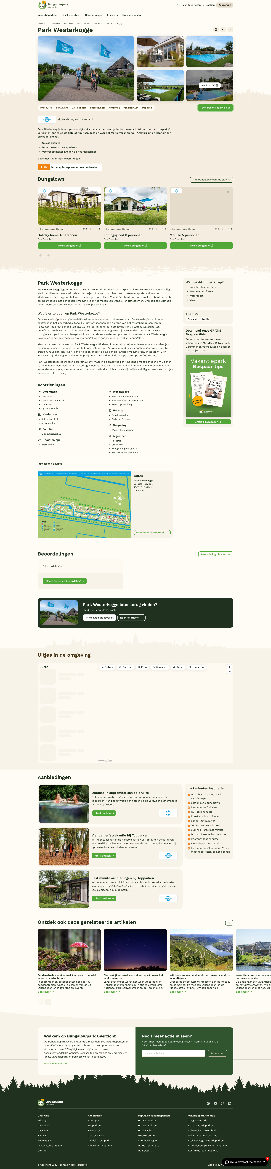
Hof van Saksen (147, 1125)
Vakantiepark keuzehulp (205, 843)
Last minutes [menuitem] (71, 14)
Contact (43, 1150)
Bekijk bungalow (68, 245)
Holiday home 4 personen (57, 235)
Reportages (45, 1140)
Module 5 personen (184, 235)
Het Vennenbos (147, 1120)
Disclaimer (44, 1125)
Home (40, 24)
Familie (205, 319)
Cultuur (127, 667)
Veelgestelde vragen (50, 1145)
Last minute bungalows (205, 802)
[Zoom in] (229, 666)
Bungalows (62, 107)
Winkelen (161, 667)
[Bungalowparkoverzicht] (53, 4)
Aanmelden (217, 1053)
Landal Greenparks (99, 1140)
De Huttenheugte (148, 1145)
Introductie (46, 107)
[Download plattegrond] (84, 504)
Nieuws (42, 1135)
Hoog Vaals (144, 1130)
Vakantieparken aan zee (202, 1135)
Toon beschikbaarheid (213, 107)
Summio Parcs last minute (207, 829)
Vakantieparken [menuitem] (47, 14)
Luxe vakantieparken (201, 1125)
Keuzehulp (224, 4)
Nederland (68, 24)
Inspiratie (147, 107)
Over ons (43, 1130)
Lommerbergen (147, 1140)
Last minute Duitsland (204, 807)
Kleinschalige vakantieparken (206, 1140)
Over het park (79, 107)
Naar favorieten (129, 617)
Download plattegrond (150, 532)
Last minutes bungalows (203, 1150)
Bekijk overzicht (54, 1063)
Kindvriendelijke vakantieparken (207, 1145)
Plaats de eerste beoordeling (63, 580)
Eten (144, 667)
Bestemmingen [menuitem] (94, 14)
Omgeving (114, 107)
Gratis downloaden (206, 421)
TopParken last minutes (205, 825)
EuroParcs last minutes (205, 816)
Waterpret (192, 319)
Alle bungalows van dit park (210, 179)
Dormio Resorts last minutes (208, 834)
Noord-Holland (84, 24)
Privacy (42, 1120)
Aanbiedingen (131, 107)
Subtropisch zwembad (202, 1130)
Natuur (109, 667)
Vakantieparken (53, 24)
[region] (165, 713)
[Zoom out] (229, 671)
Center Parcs (96, 1135)
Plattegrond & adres (50, 463)
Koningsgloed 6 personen (123, 235)
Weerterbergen (147, 1135)
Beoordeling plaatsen (214, 554)
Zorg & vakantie (197, 1120)
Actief (180, 667)
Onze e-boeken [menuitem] (131, 14)
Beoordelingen (98, 107)
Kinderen (198, 667)
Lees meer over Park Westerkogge (59, 158)
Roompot (93, 1120)
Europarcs (94, 1130)
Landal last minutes (203, 820)
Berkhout (98, 24)
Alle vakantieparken (100, 1145)
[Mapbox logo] (105, 760)
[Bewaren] (230, 30)
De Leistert (145, 1150)
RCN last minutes (201, 811)
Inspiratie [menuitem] (113, 14)
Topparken (94, 1125)
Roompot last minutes (204, 838)
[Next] (48, 1002)
